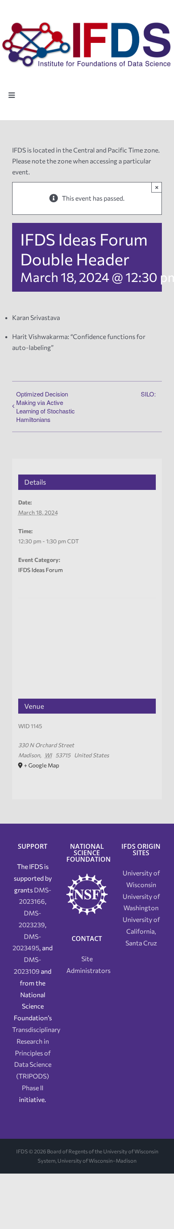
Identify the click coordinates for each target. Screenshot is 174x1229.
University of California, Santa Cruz (141, 931)
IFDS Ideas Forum (40, 569)
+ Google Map (41, 765)
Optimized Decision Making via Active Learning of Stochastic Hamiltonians (45, 407)
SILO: (148, 394)
